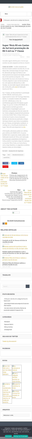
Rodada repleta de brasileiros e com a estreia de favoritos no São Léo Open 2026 (15, 252)
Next (19, 190)
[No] (30, 432)
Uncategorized (8, 329)
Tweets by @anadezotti (9, 341)
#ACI (9, 154)
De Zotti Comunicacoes (13, 54)
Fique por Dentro (18, 55)
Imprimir (22, 57)
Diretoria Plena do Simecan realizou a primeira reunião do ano (13, 263)
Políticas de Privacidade (20, 436)
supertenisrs (6, 157)
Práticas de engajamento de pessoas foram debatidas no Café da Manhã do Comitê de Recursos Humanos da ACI (19, 177)
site (16, 87)
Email (28, 57)
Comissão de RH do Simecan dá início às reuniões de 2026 (14, 241)
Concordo (8, 436)
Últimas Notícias (8, 327)
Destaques (7, 321)
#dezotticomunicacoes (18, 154)
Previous (14, 173)
